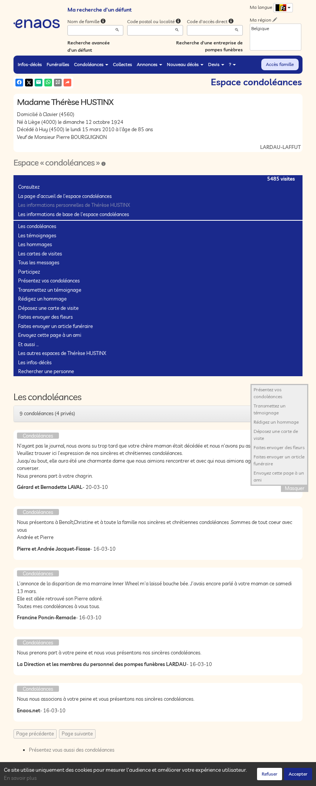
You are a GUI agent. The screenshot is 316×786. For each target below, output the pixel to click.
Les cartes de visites (40, 253)
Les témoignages (37, 235)
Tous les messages (38, 262)
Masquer (294, 488)
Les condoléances (37, 226)
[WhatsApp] (48, 82)
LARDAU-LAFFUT (280, 147)
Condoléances (89, 64)
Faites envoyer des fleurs (45, 317)
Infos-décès (30, 64)
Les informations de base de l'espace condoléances (73, 214)
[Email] (38, 82)
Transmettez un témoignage (49, 290)
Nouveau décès (183, 64)
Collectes (122, 64)
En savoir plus (20, 777)
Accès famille (280, 64)
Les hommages (35, 244)
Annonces (147, 64)
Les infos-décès (35, 362)
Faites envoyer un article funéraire (55, 326)
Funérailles (58, 64)
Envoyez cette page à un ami (49, 335)
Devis (214, 64)
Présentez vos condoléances (49, 280)
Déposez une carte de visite (48, 308)
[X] (29, 82)
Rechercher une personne (46, 371)
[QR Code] (58, 82)
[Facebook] (19, 82)
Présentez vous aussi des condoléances (71, 750)
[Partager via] (67, 82)
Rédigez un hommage (42, 299)
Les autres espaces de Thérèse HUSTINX (62, 353)
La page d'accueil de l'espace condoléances (65, 196)
